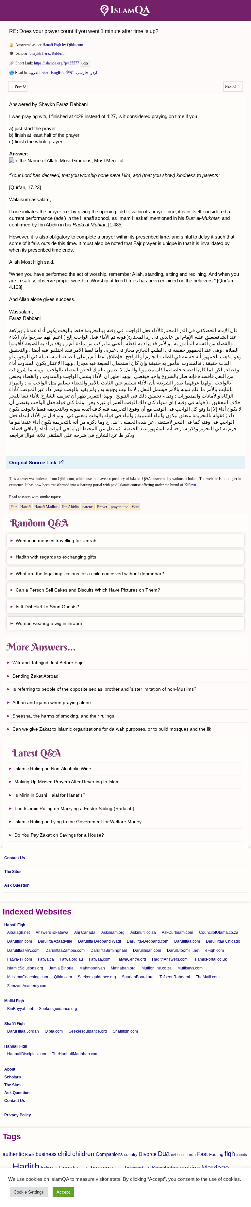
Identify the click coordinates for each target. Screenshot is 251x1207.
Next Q (233, 86)
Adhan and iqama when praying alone (51, 702)
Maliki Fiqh (14, 1001)
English (57, 74)
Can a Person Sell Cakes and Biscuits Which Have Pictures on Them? (88, 590)
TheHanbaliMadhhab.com (75, 1054)
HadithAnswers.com (170, 959)
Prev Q (18, 86)
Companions (109, 1154)
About (9, 1069)
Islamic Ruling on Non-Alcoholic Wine (52, 768)
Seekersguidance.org (97, 977)
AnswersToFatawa (52, 932)
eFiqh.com (214, 950)
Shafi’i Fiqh (14, 1023)
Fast (202, 1154)
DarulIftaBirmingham (109, 950)
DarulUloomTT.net (183, 950)
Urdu (94, 74)
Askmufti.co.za (143, 932)
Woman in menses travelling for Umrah (56, 540)
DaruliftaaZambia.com (65, 950)
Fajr (13, 507)
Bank (29, 1154)
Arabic (34, 74)
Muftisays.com (190, 968)
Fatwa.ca (46, 959)
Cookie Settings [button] (29, 1192)
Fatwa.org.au (71, 959)
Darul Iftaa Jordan (23, 1031)
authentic (13, 1154)
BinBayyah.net (20, 1008)
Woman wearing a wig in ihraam (49, 623)
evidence (178, 1155)
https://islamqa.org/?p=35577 (56, 63)
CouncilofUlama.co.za (218, 932)
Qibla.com (75, 45)
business (46, 1154)
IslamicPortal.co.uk (210, 959)
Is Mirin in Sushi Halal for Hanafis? (49, 795)
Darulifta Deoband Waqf (99, 941)
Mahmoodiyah (92, 968)
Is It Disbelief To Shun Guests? (47, 606)
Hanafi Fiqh (51, 45)
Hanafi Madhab (46, 507)
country (130, 1155)
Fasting (216, 1154)
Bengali (45, 74)
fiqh (230, 1153)
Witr (135, 507)
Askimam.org (113, 932)
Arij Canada (84, 932)
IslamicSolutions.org (25, 968)
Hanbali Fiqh (15, 1046)
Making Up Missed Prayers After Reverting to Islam (67, 781)
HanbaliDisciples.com (26, 1054)
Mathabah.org (123, 968)
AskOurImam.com (177, 932)
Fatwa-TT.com (19, 959)
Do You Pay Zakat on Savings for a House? (59, 835)
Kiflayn (190, 485)
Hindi (70, 74)
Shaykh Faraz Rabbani (46, 53)
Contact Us (14, 858)
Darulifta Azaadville (55, 941)
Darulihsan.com (147, 950)
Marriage (215, 1167)
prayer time (119, 507)
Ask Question (16, 885)
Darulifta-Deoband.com (147, 941)
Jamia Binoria (61, 968)
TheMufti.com (208, 977)
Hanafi (25, 507)
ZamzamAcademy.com (27, 986)
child (64, 1153)
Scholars (12, 1077)
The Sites (13, 871)
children (83, 1153)
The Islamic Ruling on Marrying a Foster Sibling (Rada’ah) (74, 808)
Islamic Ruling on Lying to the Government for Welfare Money (78, 821)
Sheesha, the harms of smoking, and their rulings (63, 716)
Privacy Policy (17, 1115)
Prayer (102, 507)
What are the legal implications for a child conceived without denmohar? (90, 573)
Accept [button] (63, 1192)
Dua (164, 1153)
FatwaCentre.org (131, 959)
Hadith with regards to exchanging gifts (56, 556)
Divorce (148, 1154)
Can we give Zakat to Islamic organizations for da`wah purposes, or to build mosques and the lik (111, 729)
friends (241, 1155)
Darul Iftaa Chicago (223, 941)
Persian (82, 74)
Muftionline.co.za (157, 968)
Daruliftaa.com (187, 941)
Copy (85, 63)
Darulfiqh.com (19, 941)
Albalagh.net (18, 932)
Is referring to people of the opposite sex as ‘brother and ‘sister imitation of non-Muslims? (104, 689)
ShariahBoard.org (138, 977)
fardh (191, 1154)
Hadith (26, 1166)
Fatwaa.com (99, 959)
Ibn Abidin (70, 507)
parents (87, 507)
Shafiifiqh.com (125, 1031)
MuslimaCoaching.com (27, 977)
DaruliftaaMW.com (23, 950)
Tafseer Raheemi (174, 977)
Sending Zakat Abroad (35, 676)
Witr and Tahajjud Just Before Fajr (47, 662)
